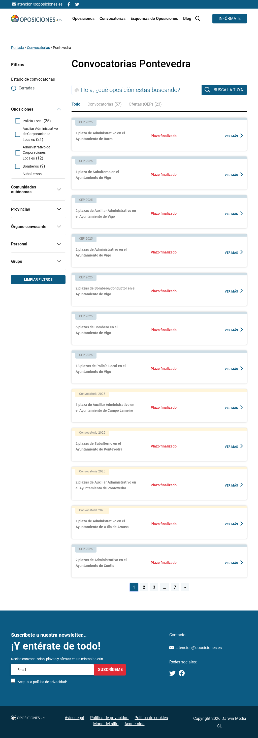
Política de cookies (151, 717)
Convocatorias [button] (113, 18)
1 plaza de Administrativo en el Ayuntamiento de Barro (100, 136)
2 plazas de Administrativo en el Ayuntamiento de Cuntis (101, 563)
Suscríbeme (110, 669)
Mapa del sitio (105, 723)
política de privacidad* (50, 682)
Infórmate (230, 18)
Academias (134, 723)
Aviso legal (74, 717)
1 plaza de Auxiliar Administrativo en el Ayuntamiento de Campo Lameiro (105, 407)
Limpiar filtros (38, 279)
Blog (187, 18)
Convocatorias (38, 48)
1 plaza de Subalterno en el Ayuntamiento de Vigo (97, 175)
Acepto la (43, 682)
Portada (17, 48)
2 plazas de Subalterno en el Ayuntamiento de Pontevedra (99, 446)
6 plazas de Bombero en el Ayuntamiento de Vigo (97, 330)
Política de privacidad (109, 717)
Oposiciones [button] (83, 18)
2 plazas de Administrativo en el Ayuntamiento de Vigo (101, 252)
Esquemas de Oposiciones (155, 18)
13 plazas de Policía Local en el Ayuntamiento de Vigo (101, 369)
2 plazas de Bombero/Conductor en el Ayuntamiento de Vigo (106, 291)
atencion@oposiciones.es (199, 647)
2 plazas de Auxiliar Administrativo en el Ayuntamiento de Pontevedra (106, 485)
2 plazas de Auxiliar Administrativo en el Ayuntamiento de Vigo (106, 213)
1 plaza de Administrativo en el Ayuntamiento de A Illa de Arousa (102, 524)
